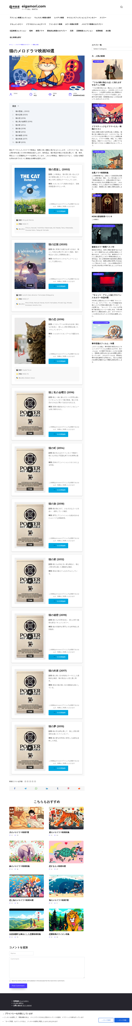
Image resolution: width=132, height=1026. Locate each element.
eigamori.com (34, 6)
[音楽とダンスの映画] (107, 122)
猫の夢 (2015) (21, 142)
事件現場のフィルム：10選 (103, 343)
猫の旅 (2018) (21, 128)
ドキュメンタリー (16, 24)
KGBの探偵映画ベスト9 (102, 216)
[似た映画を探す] (107, 78)
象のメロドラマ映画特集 (19, 866)
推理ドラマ (40, 31)
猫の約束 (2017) (21, 139)
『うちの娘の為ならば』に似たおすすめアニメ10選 (106, 83)
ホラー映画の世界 (71, 24)
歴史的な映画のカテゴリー (57, 31)
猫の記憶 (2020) (22, 115)
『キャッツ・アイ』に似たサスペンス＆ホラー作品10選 (106, 296)
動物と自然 (15, 86)
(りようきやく (21, 1001)
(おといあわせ (22, 1005)
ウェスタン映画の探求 (42, 18)
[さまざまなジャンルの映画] (107, 339)
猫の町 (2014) (21, 125)
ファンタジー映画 (55, 24)
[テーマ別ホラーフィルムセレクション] (107, 243)
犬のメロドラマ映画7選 (19, 832)
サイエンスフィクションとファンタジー (82, 18)
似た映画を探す (15, 37)
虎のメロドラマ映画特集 (59, 832)
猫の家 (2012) (21, 132)
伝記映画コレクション (18, 31)
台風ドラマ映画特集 (100, 172)
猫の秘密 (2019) (21, 135)
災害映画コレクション (84, 31)
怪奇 (31, 31)
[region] (66, 1018)
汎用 (71, 31)
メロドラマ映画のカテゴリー (92, 24)
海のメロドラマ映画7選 (59, 900)
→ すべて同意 (121, 1020)
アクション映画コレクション (20, 18)
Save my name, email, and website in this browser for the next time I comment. (38, 981)
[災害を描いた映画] (107, 168)
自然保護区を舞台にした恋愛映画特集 (25, 934)
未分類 (108, 31)
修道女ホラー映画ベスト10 (103, 247)
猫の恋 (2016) (21, 118)
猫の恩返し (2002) (22, 111)
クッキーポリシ (18, 1003)
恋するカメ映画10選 (57, 866)
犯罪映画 (99, 31)
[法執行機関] (107, 212)
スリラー (103, 18)
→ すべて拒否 (106, 1020)
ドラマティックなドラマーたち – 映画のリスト (107, 127)
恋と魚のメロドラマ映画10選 (21, 900)
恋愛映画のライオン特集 (59, 934)
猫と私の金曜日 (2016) (24, 122)
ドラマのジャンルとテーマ (36, 24)
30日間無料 (61, 211)
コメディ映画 (59, 18)
